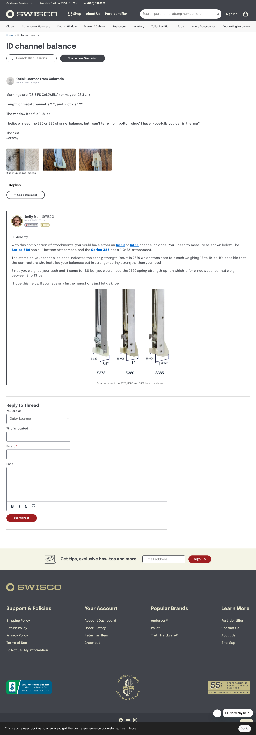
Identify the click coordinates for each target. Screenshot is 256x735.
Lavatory (138, 26)
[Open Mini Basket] (246, 14)
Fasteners (119, 26)
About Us (228, 635)
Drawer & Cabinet (95, 26)
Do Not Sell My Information (27, 650)
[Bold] (12, 506)
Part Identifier (232, 620)
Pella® (155, 628)
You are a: (13, 411)
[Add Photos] (33, 506)
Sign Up (200, 559)
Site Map (228, 643)
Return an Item (96, 635)
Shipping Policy (18, 620)
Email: (10, 446)
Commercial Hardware (36, 26)
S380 (120, 245)
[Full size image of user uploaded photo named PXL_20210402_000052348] (22, 160)
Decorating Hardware (236, 26)
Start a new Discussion (82, 58)
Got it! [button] (245, 728)
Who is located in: (19, 428)
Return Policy (16, 628)
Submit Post (21, 518)
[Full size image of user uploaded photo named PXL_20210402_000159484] (59, 160)
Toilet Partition (160, 26)
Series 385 (100, 250)
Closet (10, 26)
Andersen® (159, 620)
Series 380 (21, 250)
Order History (95, 628)
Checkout (92, 643)
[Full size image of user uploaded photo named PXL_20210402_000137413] (95, 160)
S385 (134, 245)
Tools (181, 26)
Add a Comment (26, 195)
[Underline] (26, 506)
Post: (10, 464)
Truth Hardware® (164, 635)
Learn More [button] (128, 728)
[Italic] (19, 506)
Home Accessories (203, 26)
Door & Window (67, 26)
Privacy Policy (17, 635)
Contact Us (230, 628)
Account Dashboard (100, 620)
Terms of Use (16, 643)
